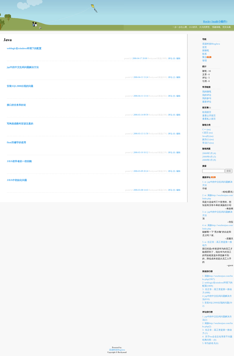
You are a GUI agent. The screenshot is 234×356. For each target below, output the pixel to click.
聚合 (204, 57)
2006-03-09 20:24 (140, 171)
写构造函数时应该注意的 (20, 123)
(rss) (209, 129)
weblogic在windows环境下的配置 (24, 48)
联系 (204, 54)
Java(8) (205, 136)
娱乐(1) (205, 139)
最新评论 (206, 101)
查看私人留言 (209, 119)
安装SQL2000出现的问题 (20, 86)
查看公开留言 (209, 115)
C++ (204, 129)
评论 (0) (171, 58)
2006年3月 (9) (209, 160)
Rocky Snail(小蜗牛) (215, 21)
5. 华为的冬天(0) (210, 343)
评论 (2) (171, 77)
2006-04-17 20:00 (139, 58)
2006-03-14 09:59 (140, 115)
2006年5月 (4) (209, 153)
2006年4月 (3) (209, 156)
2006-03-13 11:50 (140, 133)
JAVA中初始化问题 (17, 180)
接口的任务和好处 (16, 105)
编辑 (178, 58)
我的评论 (206, 95)
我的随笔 (206, 91)
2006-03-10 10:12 (140, 152)
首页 (204, 47)
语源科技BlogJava (211, 43)
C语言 (205, 132)
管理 (204, 60)
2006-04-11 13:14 (140, 96)
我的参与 (206, 98)
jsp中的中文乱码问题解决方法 (23, 67)
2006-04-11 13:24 (140, 77)
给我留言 (206, 112)
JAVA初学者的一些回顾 (19, 161)
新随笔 (205, 50)
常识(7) (205, 143)
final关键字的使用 (16, 142)
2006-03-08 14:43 (140, 190)
